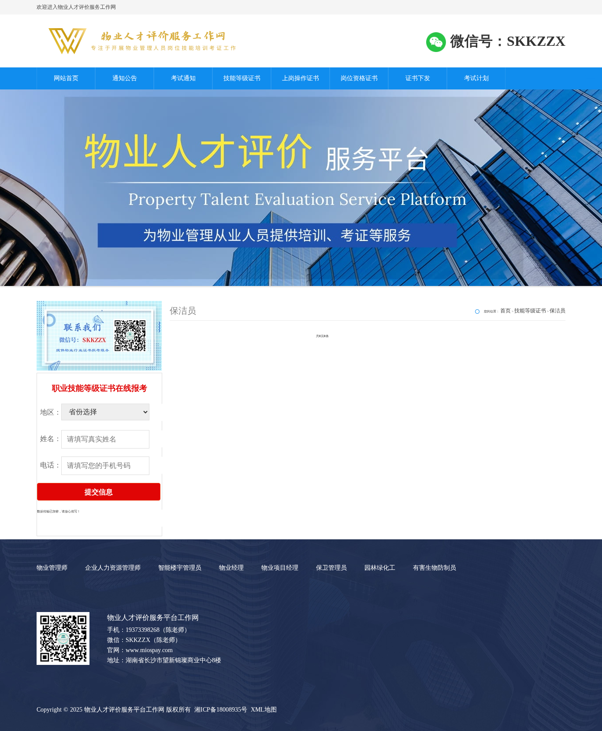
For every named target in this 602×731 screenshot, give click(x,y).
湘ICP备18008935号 (220, 709)
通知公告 (124, 78)
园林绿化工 (379, 567)
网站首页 (66, 78)
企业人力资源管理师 (113, 567)
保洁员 (557, 311)
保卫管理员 (331, 567)
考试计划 (476, 78)
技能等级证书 (241, 78)
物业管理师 (52, 567)
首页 (505, 311)
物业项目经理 (279, 567)
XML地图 (264, 709)
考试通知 (183, 78)
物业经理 (231, 567)
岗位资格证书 (359, 78)
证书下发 (417, 78)
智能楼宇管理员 (179, 567)
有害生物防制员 (434, 567)
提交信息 (99, 492)
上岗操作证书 (300, 78)
